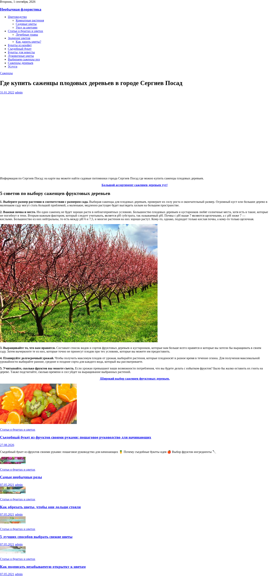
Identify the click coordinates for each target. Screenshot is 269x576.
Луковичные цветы (21, 56)
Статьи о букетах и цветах (25, 31)
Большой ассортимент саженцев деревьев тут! (135, 185)
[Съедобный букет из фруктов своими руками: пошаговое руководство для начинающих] (38, 423)
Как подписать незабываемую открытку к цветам (43, 567)
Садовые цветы (26, 24)
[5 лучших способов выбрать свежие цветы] (13, 522)
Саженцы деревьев (20, 63)
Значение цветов (19, 38)
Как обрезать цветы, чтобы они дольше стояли (40, 507)
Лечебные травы (27, 34)
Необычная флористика (20, 9)
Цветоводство (17, 17)
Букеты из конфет (20, 45)
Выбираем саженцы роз (24, 59)
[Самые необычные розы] (13, 463)
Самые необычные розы (21, 477)
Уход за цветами (26, 27)
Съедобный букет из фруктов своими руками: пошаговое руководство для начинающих (75, 437)
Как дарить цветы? (28, 41)
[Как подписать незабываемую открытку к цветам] (13, 552)
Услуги (12, 66)
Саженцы (6, 73)
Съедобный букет (20, 48)
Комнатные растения (30, 20)
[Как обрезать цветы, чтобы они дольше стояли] (13, 492)
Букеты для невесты (21, 52)
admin (19, 92)
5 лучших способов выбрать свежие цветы (36, 537)
